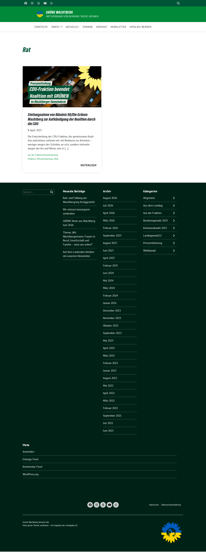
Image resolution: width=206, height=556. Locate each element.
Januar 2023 (109, 370)
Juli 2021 (108, 423)
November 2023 (112, 318)
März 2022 (109, 400)
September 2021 (112, 415)
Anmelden (28, 451)
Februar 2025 (110, 265)
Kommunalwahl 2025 (155, 228)
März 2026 (109, 220)
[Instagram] (32, 3)
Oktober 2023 (110, 325)
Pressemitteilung (50, 155)
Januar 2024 (109, 303)
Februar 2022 (110, 408)
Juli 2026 (108, 205)
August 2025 (110, 243)
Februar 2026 (110, 228)
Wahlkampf (149, 250)
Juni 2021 (108, 430)
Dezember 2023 (112, 310)
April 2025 (109, 258)
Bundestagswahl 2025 (155, 220)
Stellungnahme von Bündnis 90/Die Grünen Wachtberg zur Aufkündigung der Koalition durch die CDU (61, 119)
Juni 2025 (108, 250)
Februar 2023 (110, 363)
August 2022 (110, 378)
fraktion (32, 159)
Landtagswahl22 (152, 235)
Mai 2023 (108, 340)
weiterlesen (88, 165)
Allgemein (149, 198)
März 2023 (109, 355)
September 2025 (112, 235)
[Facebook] (25, 3)
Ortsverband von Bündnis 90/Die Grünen (72, 16)
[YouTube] (45, 3)
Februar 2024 (110, 295)
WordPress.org (31, 474)
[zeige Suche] (178, 3)
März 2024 (109, 288)
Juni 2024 (108, 273)
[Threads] (38, 3)
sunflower (44, 525)
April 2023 (109, 348)
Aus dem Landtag (153, 205)
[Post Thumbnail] (62, 86)
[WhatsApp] (51, 3)
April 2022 (109, 393)
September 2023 (112, 333)
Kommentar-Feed (32, 466)
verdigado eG (71, 525)
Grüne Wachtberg (59, 12)
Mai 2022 (108, 385)
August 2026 (110, 198)
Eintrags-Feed (30, 459)
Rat (56, 159)
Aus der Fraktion (35, 155)
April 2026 (109, 213)
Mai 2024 (108, 280)
